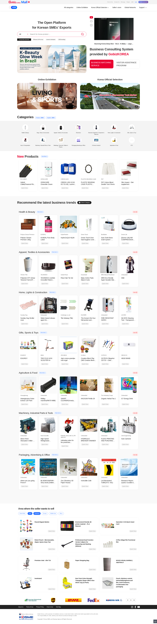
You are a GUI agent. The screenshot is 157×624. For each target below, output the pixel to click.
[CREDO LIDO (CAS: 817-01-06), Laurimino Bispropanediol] (68, 168)
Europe (45, 513)
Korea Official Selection (99, 7)
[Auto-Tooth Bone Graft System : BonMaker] (108, 224)
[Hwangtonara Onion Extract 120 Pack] (28, 385)
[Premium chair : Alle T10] (26, 564)
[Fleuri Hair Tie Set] (68, 264)
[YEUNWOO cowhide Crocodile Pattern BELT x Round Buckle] (48, 264)
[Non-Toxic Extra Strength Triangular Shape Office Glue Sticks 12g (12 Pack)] (67, 583)
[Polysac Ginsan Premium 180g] (28, 224)
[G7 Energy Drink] (129, 385)
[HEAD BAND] (129, 345)
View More (44, 156)
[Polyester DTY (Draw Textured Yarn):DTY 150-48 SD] (28, 264)
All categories (68, 7)
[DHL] (49, 600)
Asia (30, 513)
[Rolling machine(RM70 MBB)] (48, 385)
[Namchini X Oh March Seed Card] (107, 525)
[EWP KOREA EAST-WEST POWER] (110, 600)
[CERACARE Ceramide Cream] (48, 168)
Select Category (85, 202)
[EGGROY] (28, 345)
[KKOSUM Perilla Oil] (88, 385)
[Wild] (129, 264)
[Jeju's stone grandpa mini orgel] (68, 345)
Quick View (24, 188)
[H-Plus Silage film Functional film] (107, 543)
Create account (143, 2)
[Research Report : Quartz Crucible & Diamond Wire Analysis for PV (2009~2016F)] (129, 467)
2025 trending (61, 39)
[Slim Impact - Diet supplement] (129, 168)
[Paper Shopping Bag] (67, 564)
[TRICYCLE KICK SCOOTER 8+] (48, 345)
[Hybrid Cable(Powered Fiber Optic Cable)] (28, 168)
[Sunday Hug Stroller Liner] (28, 304)
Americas (37, 513)
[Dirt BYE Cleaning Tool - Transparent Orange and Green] (129, 304)
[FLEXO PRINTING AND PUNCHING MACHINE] (108, 425)
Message (123, 2)
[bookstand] (26, 583)
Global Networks (130, 7)
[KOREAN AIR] (89, 600)
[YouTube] (138, 607)
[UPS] (29, 600)
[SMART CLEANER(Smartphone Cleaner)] (68, 385)
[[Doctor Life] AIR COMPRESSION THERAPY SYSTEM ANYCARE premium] (129, 224)
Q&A (132, 2)
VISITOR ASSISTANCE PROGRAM (126, 64)
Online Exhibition (82, 7)
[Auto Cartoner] (129, 425)
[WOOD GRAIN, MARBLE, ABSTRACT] (107, 564)
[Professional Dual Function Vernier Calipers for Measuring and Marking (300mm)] (67, 543)
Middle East (53, 513)
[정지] (134, 600)
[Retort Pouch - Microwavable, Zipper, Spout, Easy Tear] (26, 543)
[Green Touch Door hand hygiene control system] (88, 224)
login (136, 2)
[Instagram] (132, 607)
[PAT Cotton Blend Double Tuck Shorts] (108, 168)
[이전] (127, 600)
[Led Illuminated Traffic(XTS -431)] (108, 467)
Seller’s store (116, 7)
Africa (61, 513)
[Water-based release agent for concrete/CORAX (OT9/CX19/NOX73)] (48, 304)
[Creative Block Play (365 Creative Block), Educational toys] (88, 345)
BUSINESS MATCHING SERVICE (101, 64)
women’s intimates (50, 39)
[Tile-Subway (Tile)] (68, 304)
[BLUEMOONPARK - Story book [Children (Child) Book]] (48, 467)
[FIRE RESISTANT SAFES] (108, 304)
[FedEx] (69, 600)
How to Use (110, 2)
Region (128, 2)
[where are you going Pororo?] (28, 467)
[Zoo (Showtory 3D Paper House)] (68, 467)
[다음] (131, 600)
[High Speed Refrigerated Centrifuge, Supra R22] (48, 425)
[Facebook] (135, 607)
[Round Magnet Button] (26, 525)
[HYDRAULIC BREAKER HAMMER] (88, 425)
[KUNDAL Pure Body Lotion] (48, 224)
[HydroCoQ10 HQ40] (68, 224)
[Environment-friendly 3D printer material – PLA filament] (67, 525)
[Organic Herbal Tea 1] (108, 385)
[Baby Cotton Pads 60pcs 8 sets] (88, 264)
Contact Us (116, 2)
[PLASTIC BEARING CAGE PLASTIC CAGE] (88, 168)
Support (142, 7)
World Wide (22, 513)
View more (39, 211)
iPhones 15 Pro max (38, 39)
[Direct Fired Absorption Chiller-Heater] (28, 425)
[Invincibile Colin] (88, 467)
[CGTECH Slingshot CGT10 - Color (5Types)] (108, 345)
